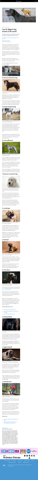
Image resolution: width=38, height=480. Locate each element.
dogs (12, 49)
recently (6, 164)
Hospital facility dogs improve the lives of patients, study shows (10, 422)
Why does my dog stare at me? (10, 309)
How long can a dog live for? (9, 313)
